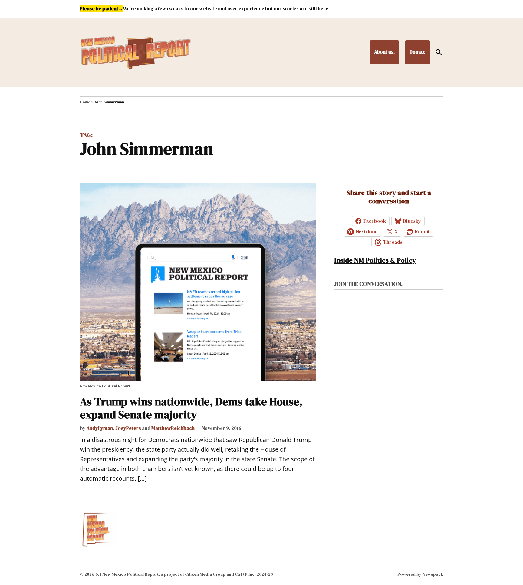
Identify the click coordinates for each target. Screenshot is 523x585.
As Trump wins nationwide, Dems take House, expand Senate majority (191, 408)
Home (85, 102)
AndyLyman (100, 428)
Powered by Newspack (420, 574)
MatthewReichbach (173, 428)
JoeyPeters (128, 428)
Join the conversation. (368, 284)
